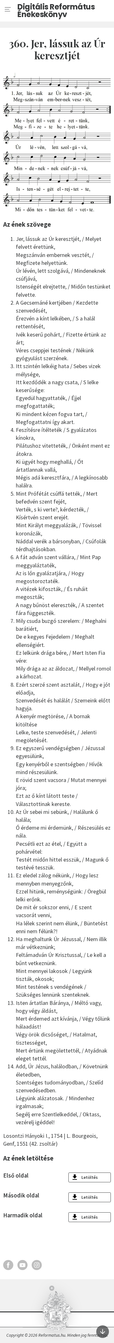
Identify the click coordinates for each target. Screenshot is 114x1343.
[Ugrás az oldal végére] (102, 1331)
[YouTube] (22, 1265)
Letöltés (89, 1177)
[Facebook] (8, 1265)
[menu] (8, 9)
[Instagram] (37, 1265)
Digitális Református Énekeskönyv (56, 10)
